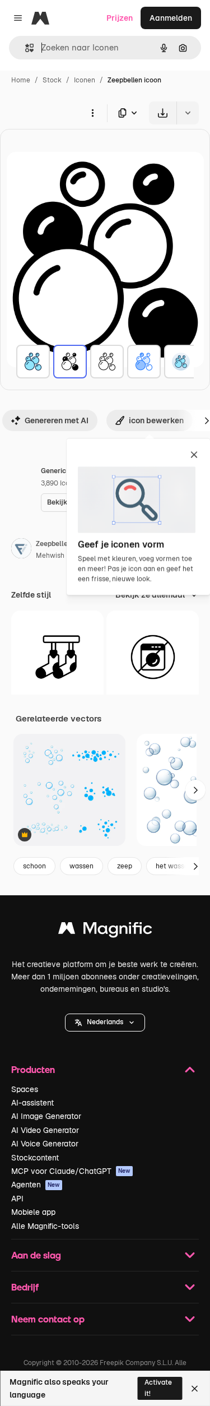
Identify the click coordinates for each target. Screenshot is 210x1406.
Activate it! (158, 1388)
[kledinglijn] (57, 656)
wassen (81, 866)
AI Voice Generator (44, 1144)
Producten (33, 1069)
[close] (194, 455)
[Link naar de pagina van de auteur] (21, 550)
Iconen (84, 80)
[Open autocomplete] (25, 48)
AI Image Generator (46, 1116)
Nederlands (105, 1021)
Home (20, 80)
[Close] (194, 1388)
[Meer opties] (92, 112)
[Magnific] (105, 931)
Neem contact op (48, 1319)
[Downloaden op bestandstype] (128, 112)
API (17, 1199)
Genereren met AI (56, 420)
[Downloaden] (162, 112)
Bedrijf (25, 1287)
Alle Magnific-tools (45, 1226)
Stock (52, 80)
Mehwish (50, 555)
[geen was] (152, 656)
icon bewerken (156, 420)
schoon (34, 866)
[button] (105, 1023)
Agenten (35, 1185)
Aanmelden (171, 18)
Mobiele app (33, 1212)
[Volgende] (195, 790)
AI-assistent (32, 1103)
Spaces (24, 1089)
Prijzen (119, 18)
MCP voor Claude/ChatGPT (70, 1171)
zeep (124, 866)
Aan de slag (36, 1255)
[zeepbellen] (33, 361)
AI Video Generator (45, 1130)
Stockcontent (35, 1158)
